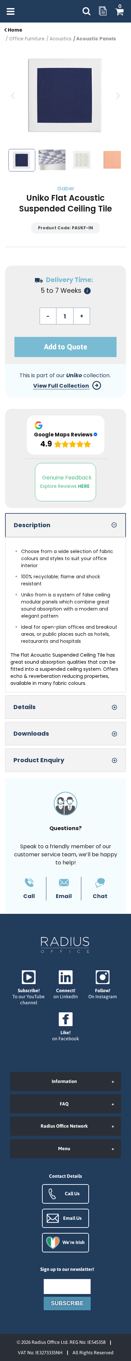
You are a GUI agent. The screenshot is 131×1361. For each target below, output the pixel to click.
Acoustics (61, 39)
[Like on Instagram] (102, 985)
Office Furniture (27, 39)
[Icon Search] (86, 11)
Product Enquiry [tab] (38, 760)
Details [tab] (24, 707)
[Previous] (13, 95)
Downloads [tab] (31, 733)
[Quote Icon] (102, 11)
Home (14, 30)
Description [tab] (32, 525)
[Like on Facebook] (65, 1027)
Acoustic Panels (96, 39)
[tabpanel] (65, 614)
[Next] (117, 95)
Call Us (72, 1193)
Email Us (72, 1218)
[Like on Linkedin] (65, 985)
